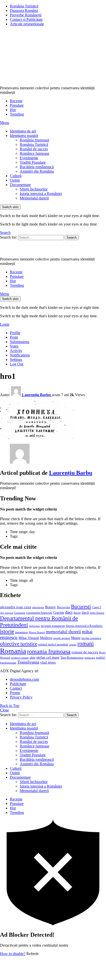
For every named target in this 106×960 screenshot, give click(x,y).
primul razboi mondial (53, 644)
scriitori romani (20, 657)
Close (4, 710)
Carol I (96, 607)
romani (85, 643)
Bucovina (63, 607)
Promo (15, 693)
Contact (16, 688)
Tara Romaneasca (72, 657)
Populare (17, 105)
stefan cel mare (47, 657)
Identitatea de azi (23, 131)
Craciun (58, 612)
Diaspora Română (24, 10)
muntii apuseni (61, 638)
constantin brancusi (39, 612)
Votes (14, 346)
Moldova (46, 638)
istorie (7, 631)
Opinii (15, 180)
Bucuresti (81, 606)
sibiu (32, 657)
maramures (21, 632)
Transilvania (28, 662)
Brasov (50, 607)
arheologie (38, 607)
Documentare (20, 185)
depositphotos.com (24, 679)
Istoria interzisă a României (41, 194)
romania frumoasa (49, 651)
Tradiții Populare (33, 162)
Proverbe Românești (25, 15)
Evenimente (29, 158)
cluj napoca (6, 612)
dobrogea (34, 626)
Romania (13, 651)
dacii (85, 612)
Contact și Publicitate (26, 19)
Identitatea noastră (24, 135)
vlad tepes (48, 662)
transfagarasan (8, 662)
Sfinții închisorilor (34, 189)
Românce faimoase (34, 153)
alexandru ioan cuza (15, 607)
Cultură (15, 176)
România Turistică (24, 6)
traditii (100, 657)
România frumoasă (34, 140)
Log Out (16, 364)
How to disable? (12, 954)
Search (72, 237)
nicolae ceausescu (91, 638)
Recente (16, 101)
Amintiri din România (37, 171)
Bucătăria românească (37, 167)
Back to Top (9, 706)
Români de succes (34, 149)
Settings (16, 359)
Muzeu (75, 638)
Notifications (20, 355)
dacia (77, 612)
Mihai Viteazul (28, 638)
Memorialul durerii (34, 198)
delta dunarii (97, 612)
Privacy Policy (21, 697)
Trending (17, 114)
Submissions (19, 342)
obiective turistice (18, 644)
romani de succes (84, 652)
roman (72, 644)
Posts (14, 337)
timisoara (90, 657)
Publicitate (18, 684)
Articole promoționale (27, 24)
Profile (15, 333)
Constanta (19, 612)
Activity (16, 351)
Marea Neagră (37, 632)
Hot (13, 110)
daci (68, 612)
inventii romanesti (53, 626)
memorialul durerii (63, 631)
